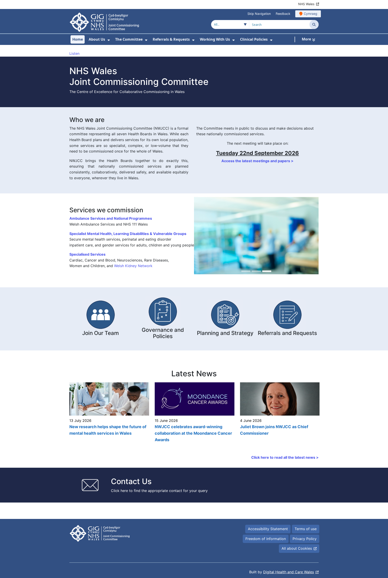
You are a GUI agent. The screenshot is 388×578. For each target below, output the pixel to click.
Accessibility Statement (268, 529)
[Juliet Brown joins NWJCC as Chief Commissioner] (279, 412)
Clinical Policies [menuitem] (254, 39)
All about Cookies (297, 548)
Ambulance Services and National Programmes (110, 218)
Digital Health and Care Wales (288, 572)
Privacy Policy (305, 538)
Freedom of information (265, 538)
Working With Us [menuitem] (215, 39)
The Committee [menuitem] (129, 39)
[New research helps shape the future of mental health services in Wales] (108, 412)
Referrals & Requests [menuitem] (171, 39)
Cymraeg (310, 14)
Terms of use (306, 529)
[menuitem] (108, 40)
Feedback (283, 14)
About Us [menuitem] (97, 39)
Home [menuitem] (77, 39)
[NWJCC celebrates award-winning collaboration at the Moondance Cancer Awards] (194, 412)
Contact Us (131, 481)
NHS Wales (306, 4)
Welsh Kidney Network (133, 266)
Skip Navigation (259, 14)
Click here (119, 490)
